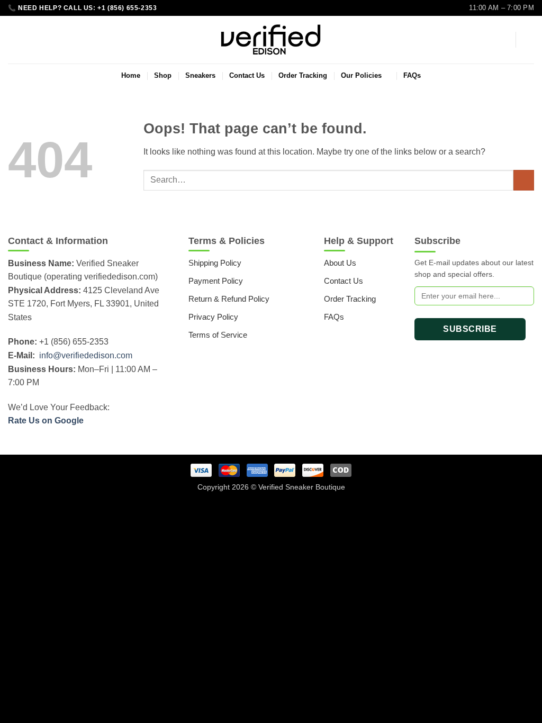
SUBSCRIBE (469, 328)
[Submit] (523, 180)
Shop (162, 75)
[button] (502, 39)
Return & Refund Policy (228, 298)
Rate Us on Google (46, 420)
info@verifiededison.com (85, 355)
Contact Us (247, 75)
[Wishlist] (12, 39)
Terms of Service (217, 334)
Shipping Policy (214, 262)
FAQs (412, 75)
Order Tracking (302, 75)
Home (130, 75)
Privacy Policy (213, 316)
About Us (340, 262)
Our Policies (361, 75)
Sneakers (200, 75)
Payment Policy (215, 280)
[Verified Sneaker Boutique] (271, 39)
